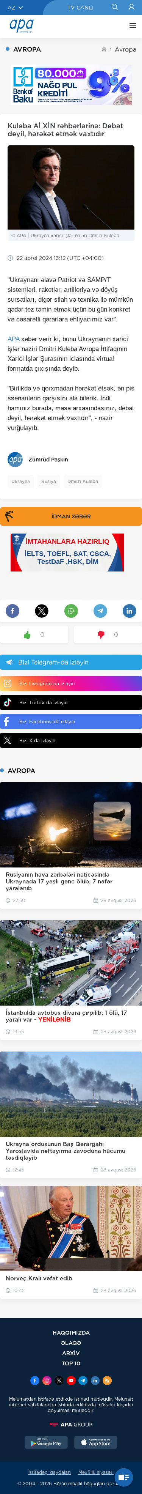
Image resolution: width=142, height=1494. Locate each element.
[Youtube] (71, 1381)
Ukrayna (20, 481)
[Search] (114, 7)
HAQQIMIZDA (71, 1332)
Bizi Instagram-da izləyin (47, 683)
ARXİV (71, 1353)
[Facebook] (34, 1381)
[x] (59, 1381)
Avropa (125, 49)
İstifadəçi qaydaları (49, 1472)
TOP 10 (71, 1363)
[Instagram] (46, 1381)
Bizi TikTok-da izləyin (43, 702)
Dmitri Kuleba (82, 481)
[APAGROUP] (71, 1424)
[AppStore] (95, 1443)
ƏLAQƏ (71, 1343)
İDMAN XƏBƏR (71, 516)
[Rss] (107, 1381)
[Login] (131, 7)
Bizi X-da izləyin (37, 740)
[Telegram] (82, 1381)
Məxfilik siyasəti (96, 1472)
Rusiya (48, 481)
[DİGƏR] (131, 26)
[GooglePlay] (46, 1443)
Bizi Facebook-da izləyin (47, 721)
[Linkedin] (95, 1381)
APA (13, 339)
